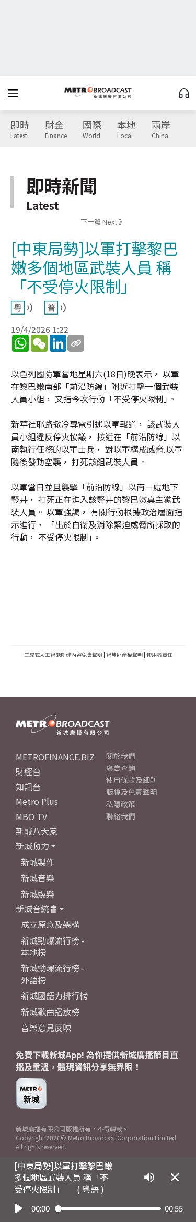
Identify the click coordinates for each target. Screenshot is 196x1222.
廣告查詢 (120, 768)
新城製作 (37, 862)
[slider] (108, 1209)
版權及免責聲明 (131, 792)
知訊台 (28, 786)
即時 (19, 130)
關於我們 (120, 755)
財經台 (28, 771)
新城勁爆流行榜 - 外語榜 (53, 973)
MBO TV (31, 816)
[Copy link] (75, 343)
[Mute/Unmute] (149, 1177)
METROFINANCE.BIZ (55, 756)
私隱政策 (120, 804)
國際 (92, 130)
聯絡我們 (120, 816)
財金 (56, 130)
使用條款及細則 (131, 780)
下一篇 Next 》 (102, 222)
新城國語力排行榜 (54, 995)
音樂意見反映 (46, 1027)
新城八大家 (36, 831)
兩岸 (161, 130)
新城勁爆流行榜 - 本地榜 (53, 946)
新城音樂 (37, 877)
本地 (126, 130)
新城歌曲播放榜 (50, 1011)
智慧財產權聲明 (124, 654)
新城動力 (32, 845)
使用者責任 (159, 654)
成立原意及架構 (50, 924)
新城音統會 (36, 908)
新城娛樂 (37, 894)
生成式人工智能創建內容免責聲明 (63, 654)
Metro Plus (37, 801)
